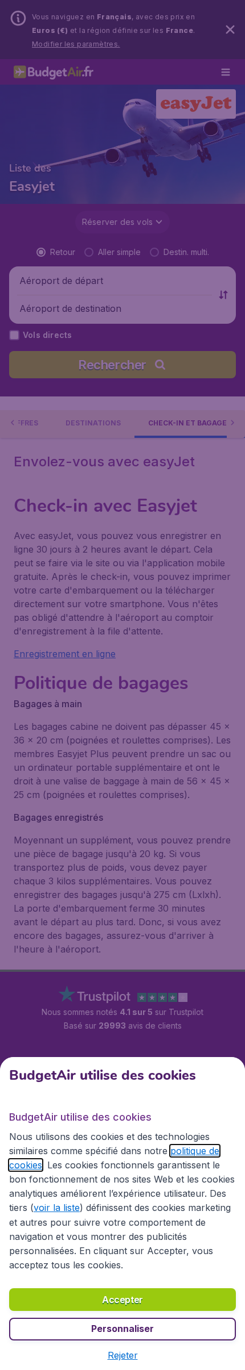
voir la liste (57, 1207)
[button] (123, 1355)
